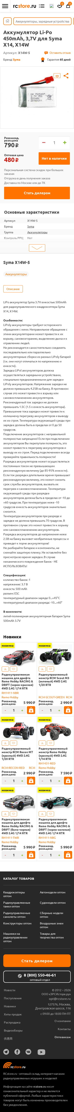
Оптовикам (62, 1037)
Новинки (12, 636)
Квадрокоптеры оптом (14, 894)
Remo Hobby (10, 697)
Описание (13, 289)
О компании (62, 1021)
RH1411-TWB (10, 837)
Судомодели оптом (53, 902)
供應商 (8, 1038)
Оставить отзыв (60, 52)
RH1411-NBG (47, 837)
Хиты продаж (13, 1014)
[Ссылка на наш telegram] (6, 1052)
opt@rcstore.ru (60, 999)
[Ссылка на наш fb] (17, 1052)
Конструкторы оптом (17, 923)
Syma (30, 226)
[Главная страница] (7, 21)
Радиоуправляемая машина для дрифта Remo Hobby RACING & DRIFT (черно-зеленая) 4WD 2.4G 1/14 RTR (55, 826)
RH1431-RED (47, 763)
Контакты (64, 1029)
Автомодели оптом (52, 892)
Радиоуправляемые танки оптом (16, 904)
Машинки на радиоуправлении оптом (15, 937)
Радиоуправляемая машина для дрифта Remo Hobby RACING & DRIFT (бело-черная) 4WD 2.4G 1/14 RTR (17, 826)
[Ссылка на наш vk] (28, 1052)
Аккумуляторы (37, 232)
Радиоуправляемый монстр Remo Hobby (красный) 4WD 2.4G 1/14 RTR (53, 754)
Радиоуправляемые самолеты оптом (16, 914)
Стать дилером (37, 193)
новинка (8, 645)
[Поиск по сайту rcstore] (51, 6)
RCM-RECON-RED (13, 767)
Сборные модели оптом (51, 914)
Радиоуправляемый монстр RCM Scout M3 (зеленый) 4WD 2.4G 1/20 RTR (54, 680)
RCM (69, 697)
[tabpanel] (37, 94)
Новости (9, 990)
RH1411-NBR (10, 692)
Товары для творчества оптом (52, 935)
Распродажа (12, 1022)
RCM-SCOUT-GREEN (52, 697)
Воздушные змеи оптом (51, 925)
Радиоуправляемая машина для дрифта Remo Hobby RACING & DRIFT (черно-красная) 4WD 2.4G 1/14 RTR (17, 681)
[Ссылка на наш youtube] (41, 1052)
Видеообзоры (13, 1030)
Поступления (13, 998)
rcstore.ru (39, 1086)
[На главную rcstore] (24, 6)
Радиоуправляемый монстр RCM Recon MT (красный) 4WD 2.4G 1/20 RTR (17, 754)
